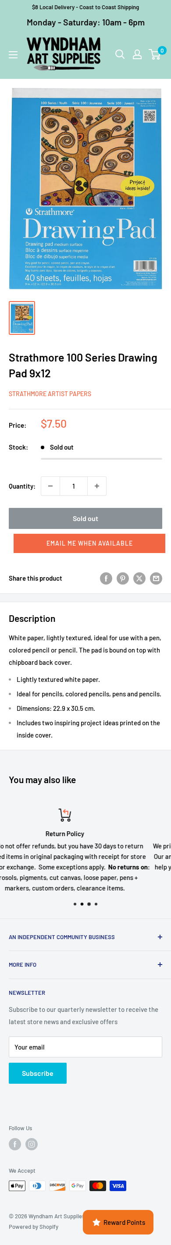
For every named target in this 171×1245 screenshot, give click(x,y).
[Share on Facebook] (106, 578)
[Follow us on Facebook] (15, 1144)
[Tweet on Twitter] (139, 578)
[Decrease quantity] (50, 486)
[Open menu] (13, 54)
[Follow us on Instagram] (31, 1144)
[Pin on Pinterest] (123, 578)
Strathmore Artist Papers (50, 393)
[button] (89, 543)
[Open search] (120, 54)
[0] (155, 54)
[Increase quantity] (97, 486)
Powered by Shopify (33, 1226)
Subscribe (37, 1073)
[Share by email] (156, 578)
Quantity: (22, 486)
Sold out (85, 518)
